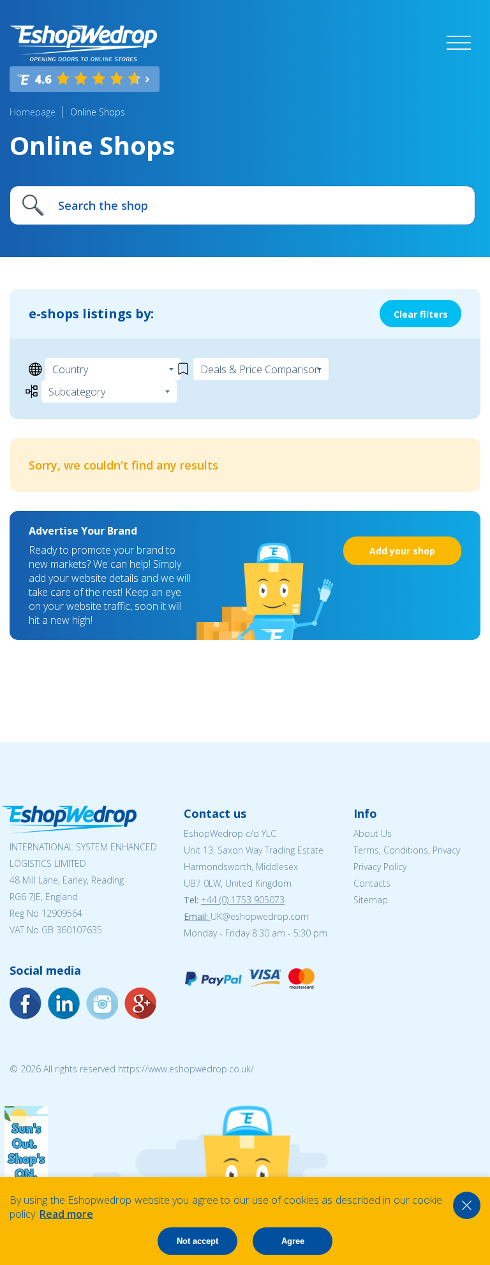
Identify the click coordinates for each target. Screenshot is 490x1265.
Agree (292, 1241)
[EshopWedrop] (83, 43)
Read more (66, 1214)
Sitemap (370, 900)
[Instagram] (64, 1003)
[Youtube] (102, 1003)
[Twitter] (140, 1003)
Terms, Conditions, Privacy (406, 850)
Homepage (33, 112)
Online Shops (97, 112)
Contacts (371, 883)
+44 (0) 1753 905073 (243, 900)
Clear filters (421, 314)
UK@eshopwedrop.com (260, 916)
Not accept (197, 1241)
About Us (372, 833)
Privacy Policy (379, 867)
